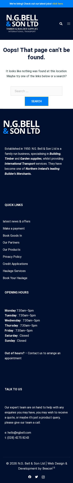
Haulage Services (14, 271)
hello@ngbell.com (19, 432)
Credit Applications (15, 264)
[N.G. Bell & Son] (22, 23)
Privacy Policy (12, 257)
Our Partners (11, 242)
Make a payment (14, 228)
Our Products (11, 249)
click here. (57, 3)
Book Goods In (12, 235)
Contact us (35, 353)
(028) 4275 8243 (18, 437)
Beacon (48, 468)
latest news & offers (16, 221)
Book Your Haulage (15, 278)
